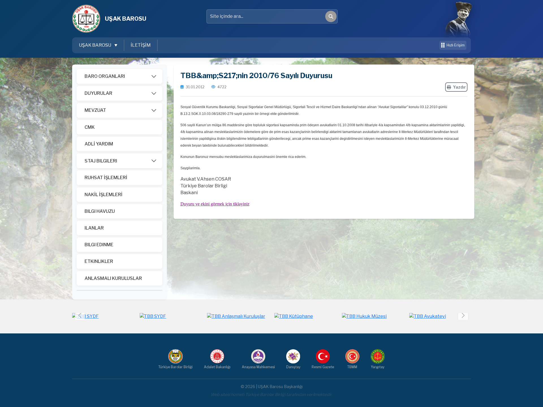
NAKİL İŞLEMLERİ (103, 194)
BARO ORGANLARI (105, 76)
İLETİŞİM (141, 45)
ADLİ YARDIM (99, 144)
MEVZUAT (95, 110)
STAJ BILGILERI (101, 161)
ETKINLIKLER (99, 261)
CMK (90, 127)
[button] (463, 315)
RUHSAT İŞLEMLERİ (106, 177)
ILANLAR (94, 228)
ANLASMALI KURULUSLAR (113, 278)
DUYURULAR (98, 93)
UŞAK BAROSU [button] (95, 45)
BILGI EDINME (99, 244)
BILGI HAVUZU (100, 211)
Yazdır (459, 87)
